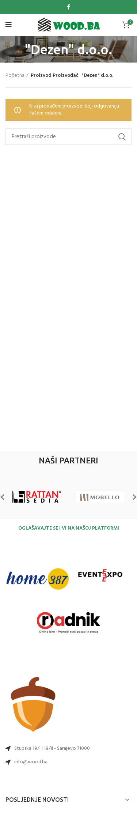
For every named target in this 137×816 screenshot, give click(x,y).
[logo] (68, 25)
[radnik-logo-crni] (68, 622)
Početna (14, 76)
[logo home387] (37, 578)
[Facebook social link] (68, 7)
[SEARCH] (122, 136)
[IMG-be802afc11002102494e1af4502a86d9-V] (100, 579)
